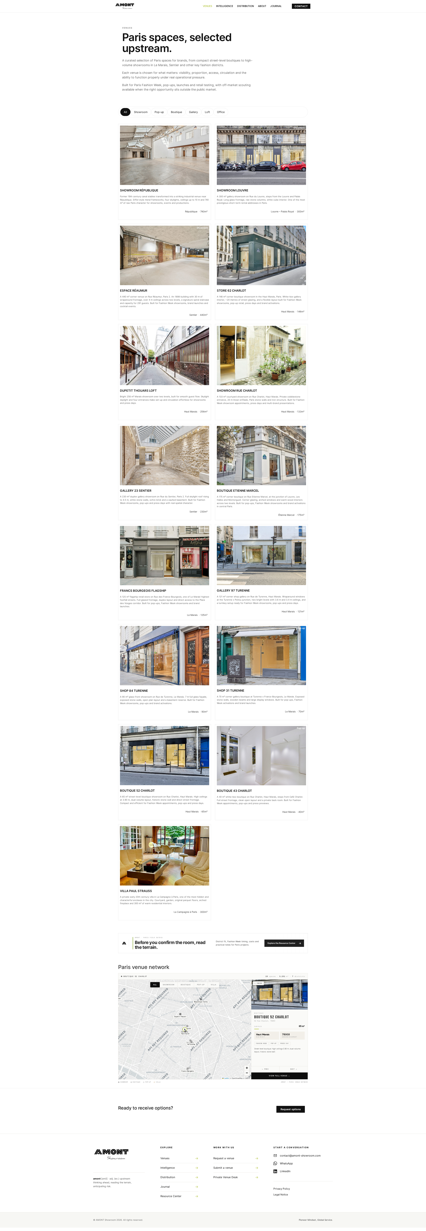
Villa (213, 985)
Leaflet (226, 1078)
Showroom (141, 112)
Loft (207, 112)
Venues (207, 6)
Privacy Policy (281, 1188)
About (262, 6)
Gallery (193, 112)
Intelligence (224, 6)
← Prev (265, 1069)
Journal (276, 6)
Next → (293, 1069)
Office (221, 112)
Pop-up (159, 112)
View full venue (279, 1076)
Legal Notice (280, 1194)
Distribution (245, 6)
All (125, 112)
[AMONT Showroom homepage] (119, 1153)
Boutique (176, 112)
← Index (258, 983)
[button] (201, 1002)
